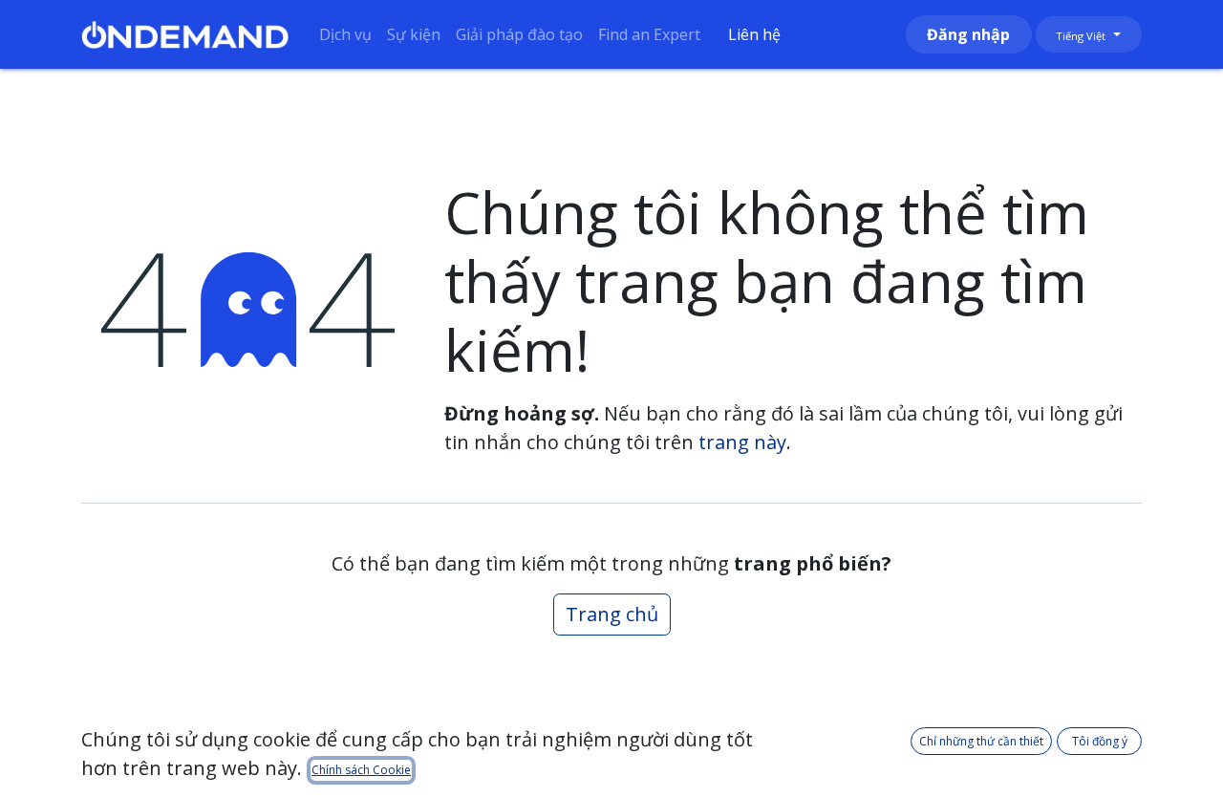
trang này (742, 442)
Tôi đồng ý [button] (1099, 741)
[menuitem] (345, 34)
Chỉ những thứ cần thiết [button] (981, 741)
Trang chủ (612, 614)
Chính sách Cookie (361, 770)
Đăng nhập (968, 34)
